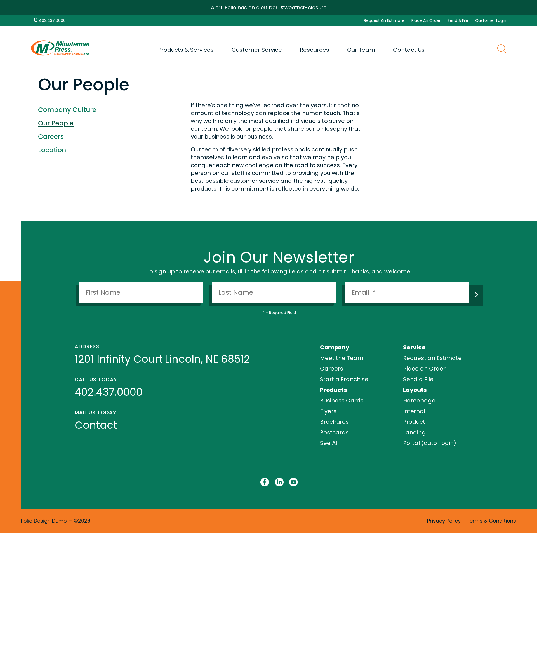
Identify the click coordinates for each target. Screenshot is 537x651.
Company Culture (67, 109)
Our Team (361, 50)
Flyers (328, 411)
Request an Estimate (432, 358)
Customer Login (490, 20)
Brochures (334, 422)
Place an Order (424, 369)
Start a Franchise (344, 379)
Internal (414, 411)
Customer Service (257, 50)
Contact (96, 425)
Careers (51, 136)
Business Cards (342, 400)
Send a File (418, 379)
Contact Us (409, 50)
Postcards (334, 432)
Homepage (419, 400)
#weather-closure (303, 7)
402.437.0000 (52, 20)
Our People (56, 123)
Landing (414, 432)
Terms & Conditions (491, 520)
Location (52, 150)
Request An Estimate (384, 20)
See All (329, 443)
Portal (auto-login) (429, 443)
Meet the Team (341, 358)
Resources (314, 50)
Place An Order (426, 20)
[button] (501, 49)
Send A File (457, 20)
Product (414, 422)
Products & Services (186, 50)
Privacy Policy (444, 520)
